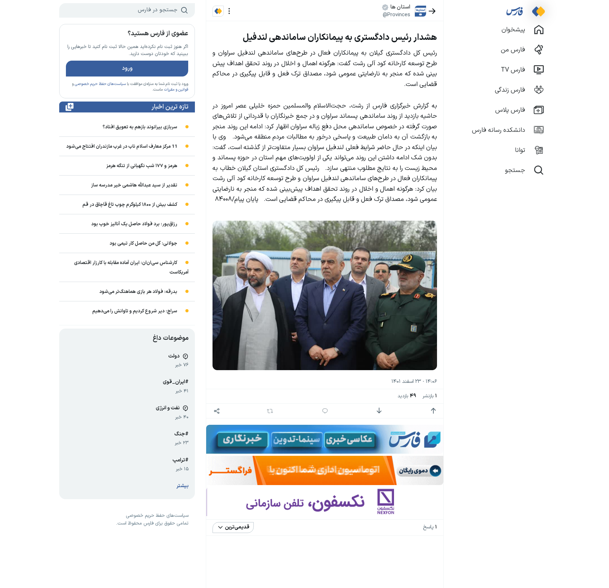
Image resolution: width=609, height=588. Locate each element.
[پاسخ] (325, 411)
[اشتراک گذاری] (217, 411)
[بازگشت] (432, 11)
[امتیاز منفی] (379, 411)
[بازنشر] (270, 411)
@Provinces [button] (396, 15)
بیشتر (183, 486)
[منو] (229, 11)
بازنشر (430, 396)
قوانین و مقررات (176, 90)
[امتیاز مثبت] (433, 411)
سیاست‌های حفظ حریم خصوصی (100, 84)
